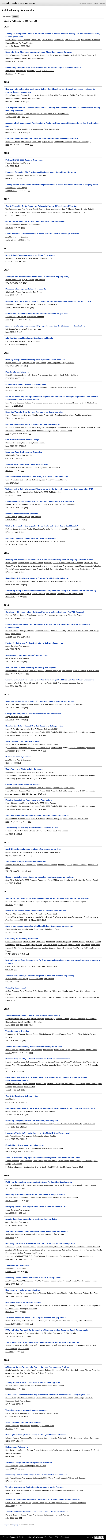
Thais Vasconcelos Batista (56, 1250)
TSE (7, 434)
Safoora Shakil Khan (45, 1247)
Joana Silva (36, 40)
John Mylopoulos (85, 1321)
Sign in (96, 3)
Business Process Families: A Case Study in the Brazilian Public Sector (36, 477)
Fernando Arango (62, 1515)
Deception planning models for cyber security (25, 289)
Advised (15, 16)
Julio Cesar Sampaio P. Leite (54, 504)
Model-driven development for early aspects (24, 1145)
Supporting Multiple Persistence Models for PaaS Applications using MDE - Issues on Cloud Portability (50, 591)
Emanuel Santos (59, 1034)
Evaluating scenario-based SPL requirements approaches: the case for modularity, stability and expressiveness (47, 625)
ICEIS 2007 (10, 1376)
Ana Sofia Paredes (13, 129)
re (6, 637)
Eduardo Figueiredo (29, 1062)
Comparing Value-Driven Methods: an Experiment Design (30, 538)
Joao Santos (38, 1161)
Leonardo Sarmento (78, 1503)
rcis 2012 (9, 883)
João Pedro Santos (52, 929)
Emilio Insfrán (59, 541)
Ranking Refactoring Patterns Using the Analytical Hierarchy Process (35, 1435)
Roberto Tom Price (90, 1293)
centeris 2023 (11, 240)
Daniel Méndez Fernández (51, 566)
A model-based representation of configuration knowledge (31, 1219)
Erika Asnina (22, 917)
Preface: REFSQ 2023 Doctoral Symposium (24, 160)
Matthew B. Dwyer (12, 427)
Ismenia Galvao (29, 1247)
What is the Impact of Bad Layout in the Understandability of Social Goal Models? (41, 526)
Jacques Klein (30, 948)
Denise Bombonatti (13, 280)
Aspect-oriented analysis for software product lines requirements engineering (39, 976)
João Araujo (26, 224)
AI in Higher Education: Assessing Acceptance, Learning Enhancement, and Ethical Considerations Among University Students (52, 109)
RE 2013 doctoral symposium (18, 757)
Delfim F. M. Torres (78, 55)
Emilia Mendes (87, 427)
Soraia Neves (47, 40)
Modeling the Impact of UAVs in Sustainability (25, 384)
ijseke (7, 1025)
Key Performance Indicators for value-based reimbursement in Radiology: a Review (42, 234)
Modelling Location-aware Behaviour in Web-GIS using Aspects (33, 1278)
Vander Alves (10, 1398)
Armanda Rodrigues (52, 671)
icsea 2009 (9, 1213)
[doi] (28, 46)
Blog (50, 1537)
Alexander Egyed (75, 615)
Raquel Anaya (26, 1515)
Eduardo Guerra (75, 683)
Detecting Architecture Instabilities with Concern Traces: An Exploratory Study (40, 1244)
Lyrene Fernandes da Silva (16, 415)
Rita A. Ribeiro (37, 729)
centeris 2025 (11, 132)
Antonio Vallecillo (51, 304)
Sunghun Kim (62, 427)
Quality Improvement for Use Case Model (23, 1302)
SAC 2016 (9, 366)
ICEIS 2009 (10, 1284)
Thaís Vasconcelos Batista (23, 1065)
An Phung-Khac (90, 948)
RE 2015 (9, 572)
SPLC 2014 (10, 661)
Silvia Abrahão (21, 541)
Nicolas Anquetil (11, 1050)
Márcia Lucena (45, 1034)
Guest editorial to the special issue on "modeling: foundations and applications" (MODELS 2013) (48, 301)
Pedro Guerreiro (79, 865)
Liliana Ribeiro (19, 212)
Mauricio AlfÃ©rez (12, 1185)
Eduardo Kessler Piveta (15, 865)
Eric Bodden (26, 427)
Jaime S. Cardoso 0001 (75, 212)
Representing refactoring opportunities (22, 1290)
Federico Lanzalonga (81, 142)
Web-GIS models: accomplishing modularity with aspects (30, 668)
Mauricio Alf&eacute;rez (15, 901)
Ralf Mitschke (36, 1050)
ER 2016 (9, 418)
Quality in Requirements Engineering (21, 1096)
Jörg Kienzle (19, 948)
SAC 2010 (9, 1040)
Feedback (65, 1537)
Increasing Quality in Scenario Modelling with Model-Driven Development (37, 1133)
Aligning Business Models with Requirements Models (29, 338)
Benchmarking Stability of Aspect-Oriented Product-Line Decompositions (37, 1059)
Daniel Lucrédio (49, 403)
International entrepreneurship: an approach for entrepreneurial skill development (41, 138)
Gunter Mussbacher (25, 492)
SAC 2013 (9, 707)
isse (7, 674)
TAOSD (8, 1090)
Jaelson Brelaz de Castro (37, 1450)
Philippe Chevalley (34, 1022)
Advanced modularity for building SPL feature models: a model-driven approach (40, 701)
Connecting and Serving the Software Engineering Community (32, 424)
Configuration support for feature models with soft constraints (33, 714)
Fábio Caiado (10, 40)
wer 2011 (9, 970)
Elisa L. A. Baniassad (75, 704)
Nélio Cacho (87, 1062)
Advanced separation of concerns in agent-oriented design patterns (35, 1318)
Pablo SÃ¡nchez (26, 1345)
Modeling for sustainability (17, 372)
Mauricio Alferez (50, 1161)
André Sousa (91, 1050)
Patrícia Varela (11, 979)
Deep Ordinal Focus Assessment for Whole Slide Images (30, 255)
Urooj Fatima (36, 945)
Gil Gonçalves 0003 (36, 58)
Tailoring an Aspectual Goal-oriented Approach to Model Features (34, 1487)
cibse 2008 (9, 1456)
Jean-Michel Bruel (56, 375)
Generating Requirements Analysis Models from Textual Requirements (36, 1475)
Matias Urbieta (11, 671)
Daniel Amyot (54, 852)
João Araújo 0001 (34, 71)
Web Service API (40, 1537)
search (32, 3)
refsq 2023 (9, 166)
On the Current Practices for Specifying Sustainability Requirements (35, 221)
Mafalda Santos (11, 529)
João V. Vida (53, 55)
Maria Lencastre (12, 744)
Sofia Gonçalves (33, 212)
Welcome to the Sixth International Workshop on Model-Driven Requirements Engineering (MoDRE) (49, 489)
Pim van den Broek (93, 1250)
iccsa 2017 (9, 295)
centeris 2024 (11, 191)
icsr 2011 (9, 905)
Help (29, 1537)
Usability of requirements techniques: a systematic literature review (35, 360)
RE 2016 (9, 390)
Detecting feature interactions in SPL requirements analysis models (35, 1194)
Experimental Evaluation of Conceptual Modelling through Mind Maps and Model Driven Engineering (49, 680)
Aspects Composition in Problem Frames (23, 1422)
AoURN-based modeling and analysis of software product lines (33, 849)
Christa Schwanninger (26, 1398)
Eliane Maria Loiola (13, 480)
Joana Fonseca (23, 40)
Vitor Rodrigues (11, 1466)
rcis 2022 (9, 228)
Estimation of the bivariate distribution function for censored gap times (37, 313)
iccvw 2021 (9, 261)
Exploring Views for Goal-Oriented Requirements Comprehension (34, 412)
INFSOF (8, 1151)
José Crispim (54, 129)
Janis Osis (11, 917)
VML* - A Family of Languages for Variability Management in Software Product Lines (42, 1342)
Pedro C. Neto (81, 209)
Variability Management (15, 988)
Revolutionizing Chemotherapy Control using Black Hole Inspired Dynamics (38, 52)
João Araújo (23, 979)
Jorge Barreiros (11, 646)
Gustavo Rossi (93, 671)
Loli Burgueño (52, 569)
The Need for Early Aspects (17, 1265)
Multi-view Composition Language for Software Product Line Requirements (38, 1182)
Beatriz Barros (38, 209)
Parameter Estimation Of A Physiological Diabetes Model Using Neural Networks (40, 172)
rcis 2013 (9, 834)
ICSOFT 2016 (11, 520)
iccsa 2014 (9, 686)
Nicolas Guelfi (74, 945)
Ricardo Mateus (59, 1197)
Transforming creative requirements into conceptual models (31, 828)
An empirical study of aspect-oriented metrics (25, 861)
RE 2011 (8, 932)
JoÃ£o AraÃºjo (78, 1185)
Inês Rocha (10, 71)
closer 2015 (10, 597)
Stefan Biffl (88, 563)
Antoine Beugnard (63, 942)
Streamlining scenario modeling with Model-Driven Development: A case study (40, 926)
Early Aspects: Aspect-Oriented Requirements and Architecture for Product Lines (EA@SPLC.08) (47, 1395)
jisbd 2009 (9, 1238)
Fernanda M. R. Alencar (15, 1034)
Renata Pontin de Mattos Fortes (85, 403)
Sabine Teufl (91, 569)
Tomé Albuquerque (13, 209)
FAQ (57, 1537)
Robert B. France (50, 945)
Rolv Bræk (90, 942)
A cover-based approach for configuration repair (26, 655)
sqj (6, 855)
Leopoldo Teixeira (42, 631)
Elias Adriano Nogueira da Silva (18, 403)
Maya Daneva (33, 566)
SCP (7, 871)
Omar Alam (40, 942)
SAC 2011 (9, 982)
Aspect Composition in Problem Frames (22, 741)
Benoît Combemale (13, 375)
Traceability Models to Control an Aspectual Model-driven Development (36, 1512)
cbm (7, 101)
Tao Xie (55, 431)
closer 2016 (10, 584)
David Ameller (11, 563)
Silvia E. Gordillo (79, 671)
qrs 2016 (9, 458)
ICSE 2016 (9, 378)
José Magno (58, 1148)
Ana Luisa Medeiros (13, 1250)
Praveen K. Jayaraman (25, 1333)
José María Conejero (14, 387)
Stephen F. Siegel (44, 431)
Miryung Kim (51, 427)
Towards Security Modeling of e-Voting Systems (26, 464)
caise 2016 (9, 483)
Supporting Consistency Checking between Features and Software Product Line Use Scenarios (47, 898)
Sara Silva (9, 880)
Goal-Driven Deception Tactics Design (22, 440)
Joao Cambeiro (79, 529)
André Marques (37, 1019)
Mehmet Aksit (10, 1253)
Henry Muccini (80, 566)
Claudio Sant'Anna (77, 1247)
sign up (15, 1525)
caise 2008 (9, 1469)
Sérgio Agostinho (12, 1019)
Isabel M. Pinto (59, 212)
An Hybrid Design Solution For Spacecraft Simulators (28, 1462)
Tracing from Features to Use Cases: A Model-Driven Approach (32, 1382)
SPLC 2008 (10, 1404)
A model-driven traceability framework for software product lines (33, 1046)
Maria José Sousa (12, 142)
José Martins (86, 40)
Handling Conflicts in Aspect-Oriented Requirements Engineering (34, 726)
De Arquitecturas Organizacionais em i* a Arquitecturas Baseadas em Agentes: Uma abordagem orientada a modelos (52, 961)
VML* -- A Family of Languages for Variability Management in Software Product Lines (42, 1158)
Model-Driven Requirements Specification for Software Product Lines (35, 911)
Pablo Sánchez (55, 492)
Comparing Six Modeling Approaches (21, 938)
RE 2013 (9, 763)
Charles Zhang (66, 431)
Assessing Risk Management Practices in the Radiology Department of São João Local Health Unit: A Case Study (52, 124)
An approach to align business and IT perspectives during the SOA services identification (45, 326)
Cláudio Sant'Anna (61, 1062)
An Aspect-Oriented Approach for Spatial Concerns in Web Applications (37, 815)
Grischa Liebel (48, 71)
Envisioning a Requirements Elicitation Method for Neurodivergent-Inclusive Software (43, 67)
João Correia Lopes (27, 1466)
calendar (24, 3)
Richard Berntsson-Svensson (71, 563)
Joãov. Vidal (53, 95)
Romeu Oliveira (11, 504)
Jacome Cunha (56, 387)
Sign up (102, 3)
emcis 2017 (10, 344)
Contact (13, 1537)
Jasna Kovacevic (12, 1373)
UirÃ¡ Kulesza (65, 1185)
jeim (7, 145)
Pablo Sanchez (26, 1161)
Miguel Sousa (47, 142)
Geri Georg (62, 945)
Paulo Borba (16, 634)
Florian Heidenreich (13, 1084)
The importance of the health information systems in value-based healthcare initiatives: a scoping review (51, 184)
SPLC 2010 (10, 1071)
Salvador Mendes (12, 224)
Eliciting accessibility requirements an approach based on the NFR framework (39, 501)
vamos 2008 (10, 1389)
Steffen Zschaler (12, 991)
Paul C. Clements (43, 1398)
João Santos (38, 991)
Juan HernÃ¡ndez (33, 1234)
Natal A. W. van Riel (38, 175)
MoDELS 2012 (11, 954)
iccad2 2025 (10, 61)
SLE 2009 (9, 1188)
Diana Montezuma (53, 209)
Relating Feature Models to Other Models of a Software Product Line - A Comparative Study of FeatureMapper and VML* (46, 1078)
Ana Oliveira (23, 671)
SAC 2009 (9, 1296)
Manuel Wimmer (12, 569)
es (6, 46)
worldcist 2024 (11, 117)
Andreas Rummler (77, 1050)
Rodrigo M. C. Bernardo (37, 55)
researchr (6, 3)
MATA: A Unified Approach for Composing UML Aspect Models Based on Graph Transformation (47, 1330)
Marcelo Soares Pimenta (47, 865)
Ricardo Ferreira (62, 1019)
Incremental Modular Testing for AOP (21, 514)
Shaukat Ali (50, 942)
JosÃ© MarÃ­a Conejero (15, 1234)
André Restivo (11, 517)
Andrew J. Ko (74, 427)
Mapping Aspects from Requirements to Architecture (28, 800)
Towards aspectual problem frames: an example (26, 1410)
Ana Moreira (59, 40)
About (5, 1537)
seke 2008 (9, 1493)
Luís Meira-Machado (35, 317)
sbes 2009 (9, 1312)
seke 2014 (9, 649)
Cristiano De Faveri (13, 292)
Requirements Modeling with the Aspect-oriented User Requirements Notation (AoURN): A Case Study (50, 1108)
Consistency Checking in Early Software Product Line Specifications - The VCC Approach (44, 612)
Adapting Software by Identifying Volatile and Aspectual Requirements (36, 1231)
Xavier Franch (23, 563)
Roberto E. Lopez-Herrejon (37, 901)
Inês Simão (49, 704)
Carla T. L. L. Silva (12, 966)
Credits (21, 1537)
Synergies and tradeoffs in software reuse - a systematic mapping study (37, 277)
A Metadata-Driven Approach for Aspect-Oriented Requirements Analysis (37, 1367)
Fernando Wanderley (13, 683)
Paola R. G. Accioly (58, 631)
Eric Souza (37, 292)
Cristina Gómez (36, 563)
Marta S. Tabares (12, 1515)
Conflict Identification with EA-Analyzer (22, 784)
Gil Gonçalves (34, 98)
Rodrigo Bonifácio (27, 631)
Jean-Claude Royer (62, 1050)
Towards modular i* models (17, 1031)
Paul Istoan (85, 945)
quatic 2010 (10, 1102)
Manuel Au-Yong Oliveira (22, 43)
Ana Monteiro (46, 212)
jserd (7, 406)
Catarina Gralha (28, 363)
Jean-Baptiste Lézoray (46, 948)
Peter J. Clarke (37, 304)
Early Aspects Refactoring (16, 1447)
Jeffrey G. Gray (71, 375)
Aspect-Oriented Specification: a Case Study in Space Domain (32, 1016)
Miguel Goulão (28, 280)
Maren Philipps (23, 175)
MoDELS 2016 (11, 544)
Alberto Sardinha (12, 788)
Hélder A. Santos (20, 58)
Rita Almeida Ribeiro (76, 1250)
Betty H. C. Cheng (29, 375)
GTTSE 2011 (10, 1272)
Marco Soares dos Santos (16, 55)
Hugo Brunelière (38, 569)
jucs (7, 618)
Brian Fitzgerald (38, 427)
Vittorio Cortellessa (19, 566)
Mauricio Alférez (11, 615)
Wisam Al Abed (29, 942)
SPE (7, 283)
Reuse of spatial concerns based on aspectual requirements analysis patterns (39, 877)
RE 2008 (9, 1429)
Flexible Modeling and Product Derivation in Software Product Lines (35, 643)
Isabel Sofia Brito (30, 387)
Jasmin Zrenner (30, 114)
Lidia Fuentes (50, 803)
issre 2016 (9, 446)
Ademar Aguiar (24, 517)
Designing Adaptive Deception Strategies (23, 452)
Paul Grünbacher (23, 760)
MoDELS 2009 (11, 1201)
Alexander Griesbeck (13, 114)
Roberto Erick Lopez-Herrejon (32, 615)
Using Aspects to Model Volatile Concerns (24, 769)
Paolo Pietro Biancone (63, 142)
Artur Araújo (21, 317)
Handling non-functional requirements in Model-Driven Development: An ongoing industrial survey (49, 560)
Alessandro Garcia (45, 1062)
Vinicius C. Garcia (64, 403)
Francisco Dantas (12, 1062)
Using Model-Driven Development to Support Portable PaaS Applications (37, 578)
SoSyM (8, 308)
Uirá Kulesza (72, 631)
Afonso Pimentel (80, 1065)
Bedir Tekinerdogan (23, 1401)
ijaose (7, 1324)
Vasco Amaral (87, 415)
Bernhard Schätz (23, 304)
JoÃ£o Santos (26, 1185)
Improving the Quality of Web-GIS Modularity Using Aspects (31, 1121)
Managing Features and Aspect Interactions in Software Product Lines (36, 1207)
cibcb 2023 (9, 178)
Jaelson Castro (52, 744)
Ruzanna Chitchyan (26, 732)
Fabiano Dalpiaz (12, 163)
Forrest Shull (31, 431)
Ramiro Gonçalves (72, 40)
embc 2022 (10, 215)
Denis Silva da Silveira (31, 480)
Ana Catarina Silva (40, 129)
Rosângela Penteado (28, 1309)
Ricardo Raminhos (77, 1019)
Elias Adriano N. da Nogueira (17, 581)
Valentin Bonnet (78, 942)
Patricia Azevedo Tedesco (66, 1321)
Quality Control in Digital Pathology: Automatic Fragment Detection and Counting (41, 206)
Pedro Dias (25, 966)
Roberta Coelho (41, 1065)
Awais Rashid (56, 732)
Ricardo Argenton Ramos (15, 1305)
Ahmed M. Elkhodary (43, 1333)
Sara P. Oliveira (68, 209)
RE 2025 (9, 74)
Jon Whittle (36, 772)
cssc (7, 320)
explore (15, 3)
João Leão (36, 142)
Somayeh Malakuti (64, 948)
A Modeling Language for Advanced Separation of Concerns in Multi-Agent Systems (42, 1499)
